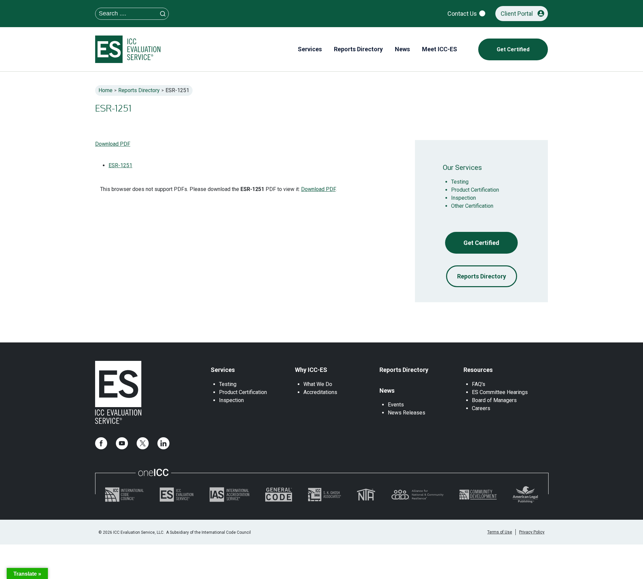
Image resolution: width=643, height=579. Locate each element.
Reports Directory (139, 90)
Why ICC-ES (311, 369)
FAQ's (478, 384)
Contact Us (462, 13)
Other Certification (472, 206)
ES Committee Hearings (500, 392)
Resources (478, 369)
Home (105, 90)
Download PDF (112, 144)
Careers (481, 408)
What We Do (317, 384)
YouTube (122, 443)
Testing (460, 182)
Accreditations (320, 392)
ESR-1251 (120, 165)
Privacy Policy (532, 532)
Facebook (101, 443)
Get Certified (481, 242)
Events (396, 404)
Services (223, 369)
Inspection (463, 198)
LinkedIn (163, 443)
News (387, 390)
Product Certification (475, 190)
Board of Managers (494, 400)
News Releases (406, 412)
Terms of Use (499, 532)
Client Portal (517, 13)
